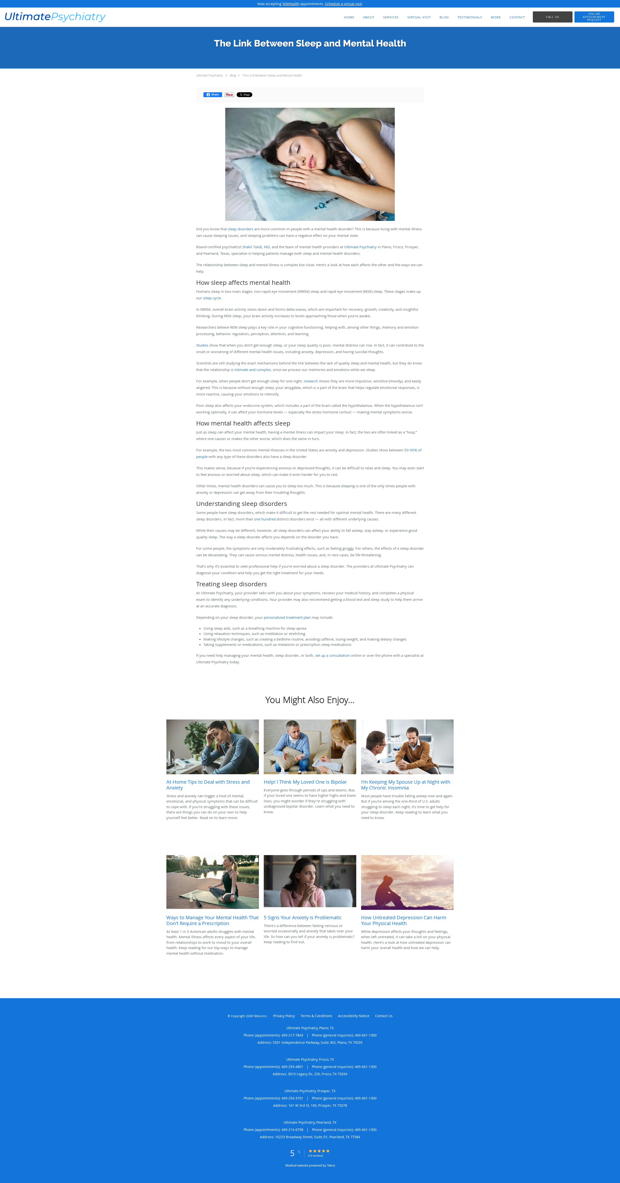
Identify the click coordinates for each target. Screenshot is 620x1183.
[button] (594, 17)
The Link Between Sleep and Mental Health (272, 75)
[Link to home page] (54, 17)
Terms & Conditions (316, 1015)
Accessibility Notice (353, 1015)
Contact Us (384, 1015)
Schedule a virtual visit (343, 3)
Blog (233, 75)
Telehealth (290, 3)
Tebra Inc (260, 1016)
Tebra (331, 1165)
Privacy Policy (284, 1015)
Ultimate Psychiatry (209, 75)
